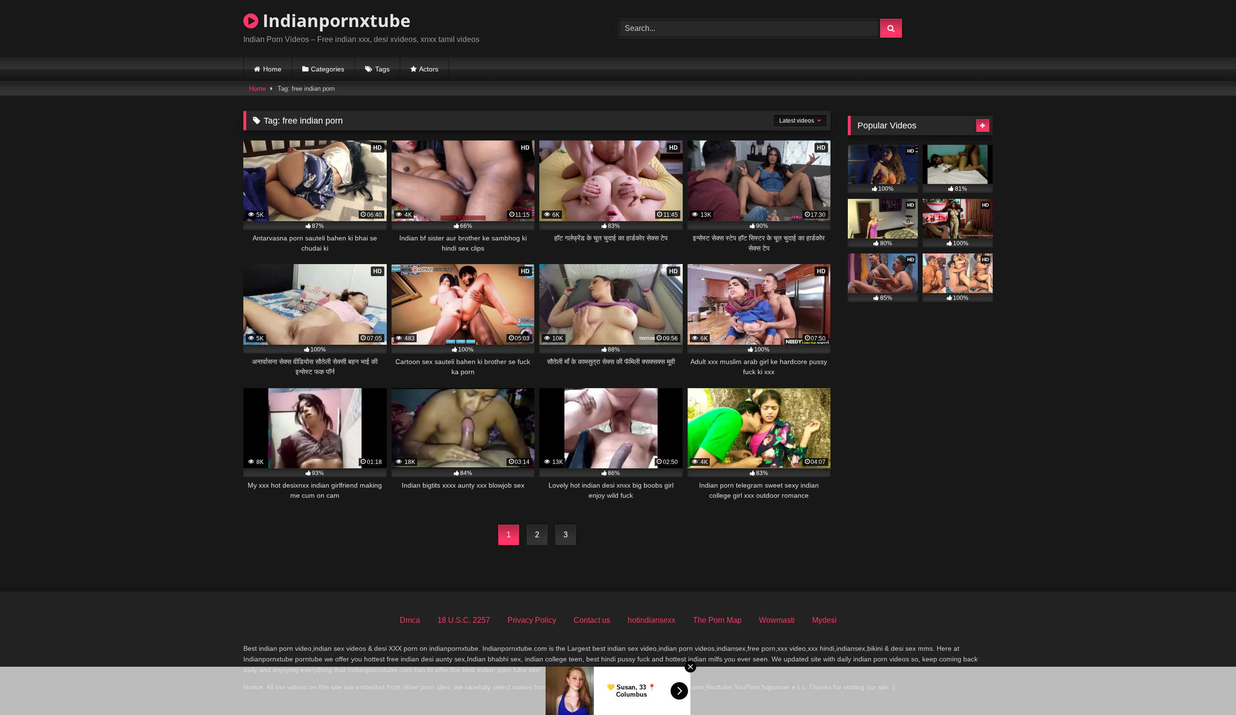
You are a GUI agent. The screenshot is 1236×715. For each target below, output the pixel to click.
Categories (327, 69)
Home (272, 69)
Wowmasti (777, 620)
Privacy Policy (531, 620)
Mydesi (824, 620)
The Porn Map (717, 620)
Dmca (410, 620)
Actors (428, 69)
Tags (382, 69)
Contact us (592, 620)
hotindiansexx (651, 620)
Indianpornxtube (334, 20)
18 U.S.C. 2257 (463, 620)
